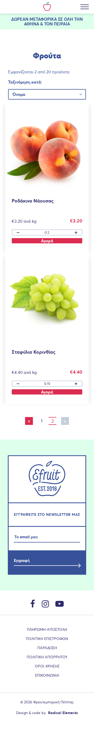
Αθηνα (31, 23)
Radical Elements (63, 712)
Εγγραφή (22, 560)
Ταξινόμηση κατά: (25, 82)
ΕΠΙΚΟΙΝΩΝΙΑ (47, 675)
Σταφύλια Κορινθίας (33, 352)
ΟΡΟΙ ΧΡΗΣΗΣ (47, 666)
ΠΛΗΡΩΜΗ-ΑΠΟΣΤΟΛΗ (47, 629)
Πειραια (62, 23)
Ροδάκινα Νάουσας (33, 201)
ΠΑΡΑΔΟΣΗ (47, 647)
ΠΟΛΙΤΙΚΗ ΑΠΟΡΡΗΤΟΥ (47, 657)
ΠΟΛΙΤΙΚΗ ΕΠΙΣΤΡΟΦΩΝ (47, 638)
